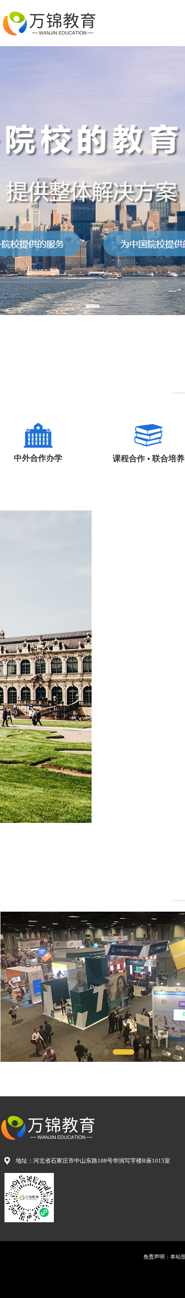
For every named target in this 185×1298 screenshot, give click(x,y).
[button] (92, 306)
